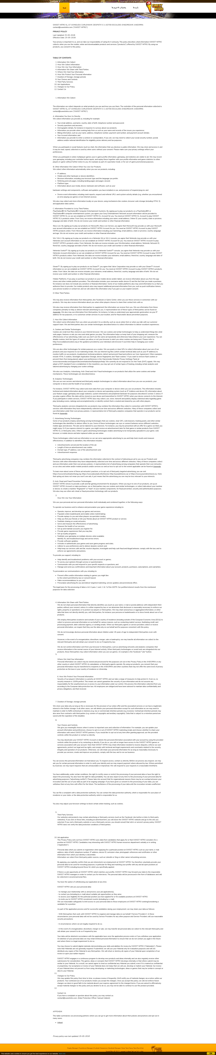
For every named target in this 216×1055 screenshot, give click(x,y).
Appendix (56, 312)
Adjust (60, 1022)
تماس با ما (140, 1051)
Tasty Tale (125, 1048)
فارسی (54, 1)
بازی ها (135, 7)
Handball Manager (114, 1048)
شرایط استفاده (131, 1051)
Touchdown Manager (86, 1048)
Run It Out (140, 1048)
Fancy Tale (132, 1048)
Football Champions (100, 1048)
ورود (64, 7)
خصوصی (123, 1051)
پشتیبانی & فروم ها (119, 7)
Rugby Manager (72, 1048)
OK (210, 1053)
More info (62, 1053)
